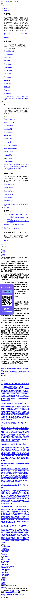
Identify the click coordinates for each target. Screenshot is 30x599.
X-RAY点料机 (9, 166)
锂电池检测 (14, 98)
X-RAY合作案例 (17, 204)
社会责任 (21, 33)
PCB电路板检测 (24, 96)
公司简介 (6, 33)
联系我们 (3, 595)
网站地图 (21, 595)
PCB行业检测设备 (8, 168)
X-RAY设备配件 (18, 168)
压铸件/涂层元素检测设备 (20, 166)
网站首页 (6, 8)
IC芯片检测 (16, 96)
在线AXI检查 (4, 563)
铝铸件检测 (21, 98)
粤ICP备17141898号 (15, 590)
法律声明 (9, 595)
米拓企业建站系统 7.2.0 (11, 592)
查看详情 (12, 216)
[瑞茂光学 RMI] (9, 1)
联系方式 (6, 240)
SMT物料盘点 (4, 556)
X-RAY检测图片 (5, 575)
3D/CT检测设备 (18, 165)
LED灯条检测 (7, 98)
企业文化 (11, 33)
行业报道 (11, 224)
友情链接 (15, 595)
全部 (2, 249)
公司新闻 (6, 224)
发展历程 (16, 33)
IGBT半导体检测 (8, 96)
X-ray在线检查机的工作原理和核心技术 (17, 217)
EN (1, 4)
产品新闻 (16, 224)
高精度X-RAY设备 (9, 165)
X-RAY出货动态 (8, 204)
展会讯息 (21, 224)
